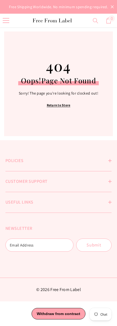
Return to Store (58, 105)
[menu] (6, 20)
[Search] (95, 20)
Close (112, 7)
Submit (94, 245)
